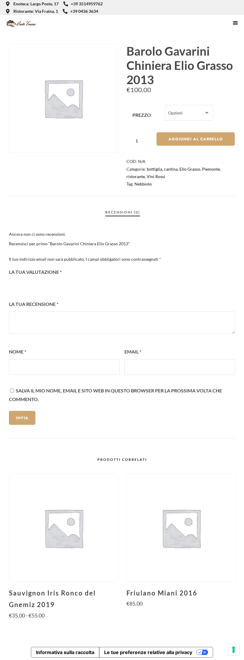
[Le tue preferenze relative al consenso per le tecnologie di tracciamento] (233, 649)
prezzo (141, 115)
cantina (171, 169)
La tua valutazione (35, 272)
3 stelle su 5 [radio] (28, 285)
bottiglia (154, 169)
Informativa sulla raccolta (65, 652)
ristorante (135, 176)
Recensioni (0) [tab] (122, 212)
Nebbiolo (143, 183)
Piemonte (211, 169)
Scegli (63, 627)
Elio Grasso (189, 169)
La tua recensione (33, 304)
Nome (17, 351)
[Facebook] (226, 7)
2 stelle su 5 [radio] (20, 285)
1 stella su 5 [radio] (12, 285)
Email (132, 351)
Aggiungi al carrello (195, 139)
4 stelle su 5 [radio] (36, 285)
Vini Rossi (156, 176)
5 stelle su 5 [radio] (44, 285)
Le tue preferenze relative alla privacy (148, 652)
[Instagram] (236, 7)
